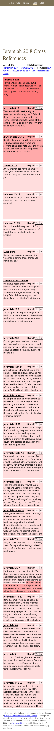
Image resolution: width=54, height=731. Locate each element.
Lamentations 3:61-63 (15, 280)
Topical (26, 2)
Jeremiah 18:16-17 (13, 395)
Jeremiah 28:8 (11, 309)
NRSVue (21, 70)
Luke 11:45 (9, 251)
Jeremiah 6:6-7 (11, 567)
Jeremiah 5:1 (10, 654)
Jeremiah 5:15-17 (12, 596)
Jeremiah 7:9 (10, 539)
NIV (49, 67)
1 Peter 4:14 (10, 165)
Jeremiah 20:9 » (27, 67)
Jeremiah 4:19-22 (12, 682)
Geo (18, 2)
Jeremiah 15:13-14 (13, 452)
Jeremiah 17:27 (11, 424)
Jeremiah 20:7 (11, 338)
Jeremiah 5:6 (10, 625)
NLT (8, 70)
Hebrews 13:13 (11, 194)
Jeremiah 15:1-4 (12, 481)
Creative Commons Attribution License (20, 715)
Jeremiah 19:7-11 (12, 366)
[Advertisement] (27, 27)
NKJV (14, 70)
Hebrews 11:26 (11, 223)
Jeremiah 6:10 (11, 108)
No (41, 108)
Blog (42, 2)
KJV (4, 70)
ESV (28, 70)
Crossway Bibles (18, 723)
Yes (37, 108)
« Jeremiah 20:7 (10, 67)
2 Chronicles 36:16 (13, 136)
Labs (35, 2)
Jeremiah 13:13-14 (13, 510)
